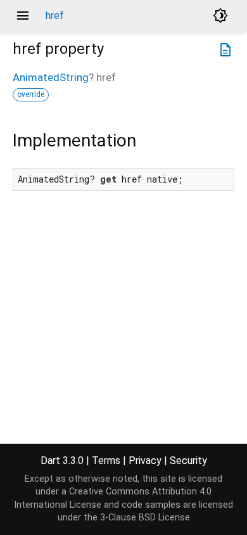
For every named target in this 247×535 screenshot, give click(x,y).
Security (188, 460)
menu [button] (22, 15)
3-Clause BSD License (145, 517)
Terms (106, 460)
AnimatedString (51, 77)
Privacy (145, 460)
